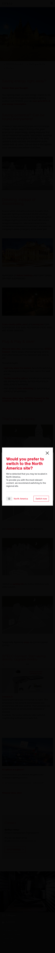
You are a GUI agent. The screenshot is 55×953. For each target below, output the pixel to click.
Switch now (41, 498)
